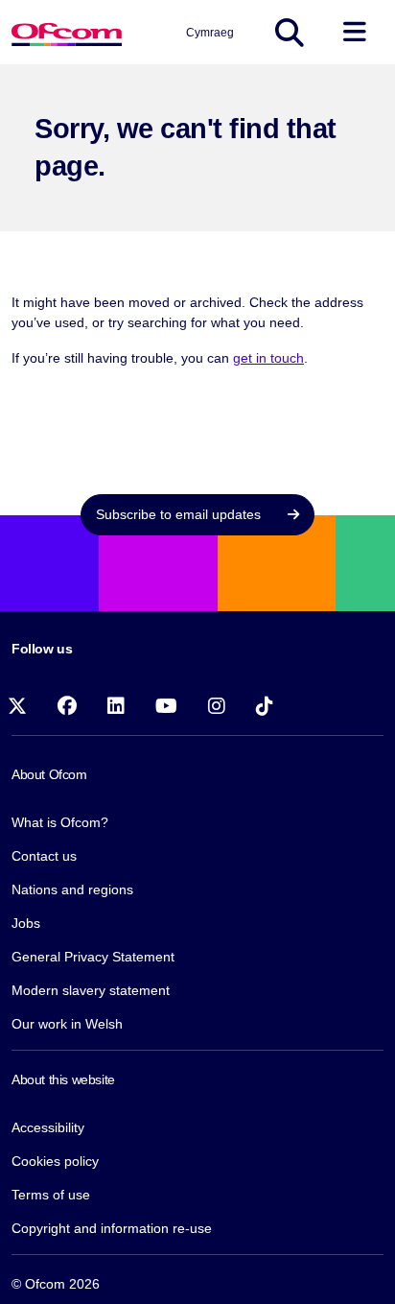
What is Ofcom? (60, 822)
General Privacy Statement (93, 956)
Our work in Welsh (67, 1023)
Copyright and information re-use (112, 1228)
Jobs (26, 923)
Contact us (44, 856)
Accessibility (48, 1127)
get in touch (268, 358)
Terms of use (51, 1194)
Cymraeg (210, 32)
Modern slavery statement (91, 990)
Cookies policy (55, 1161)
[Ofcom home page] (67, 32)
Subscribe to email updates (180, 514)
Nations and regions (72, 889)
